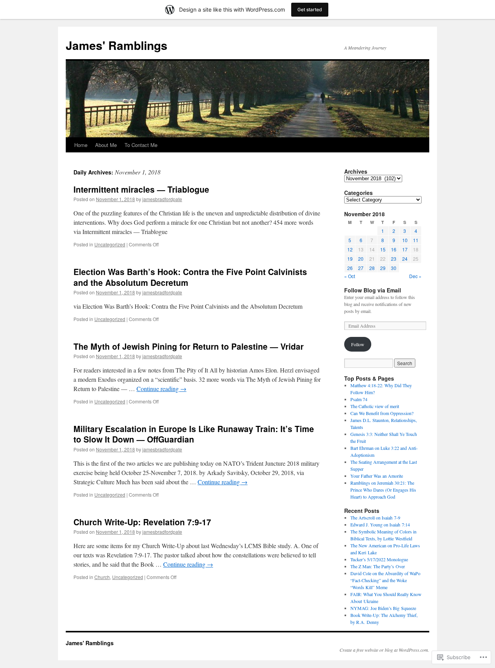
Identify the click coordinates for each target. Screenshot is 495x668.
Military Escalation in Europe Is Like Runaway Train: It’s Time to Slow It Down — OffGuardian (193, 434)
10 (405, 240)
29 (383, 268)
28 (372, 268)
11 (415, 240)
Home (80, 145)
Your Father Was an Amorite (376, 476)
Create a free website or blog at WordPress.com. (384, 650)
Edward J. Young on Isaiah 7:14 (380, 524)
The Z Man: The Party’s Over (377, 566)
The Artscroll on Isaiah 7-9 (375, 517)
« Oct (349, 276)
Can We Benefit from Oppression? (381, 413)
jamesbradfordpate (162, 199)
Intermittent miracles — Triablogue (141, 189)
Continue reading (161, 388)
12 (350, 249)
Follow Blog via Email (372, 290)
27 (361, 268)
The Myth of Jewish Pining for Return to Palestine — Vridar (188, 346)
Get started (309, 9)
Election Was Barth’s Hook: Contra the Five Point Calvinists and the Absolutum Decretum (190, 277)
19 (350, 258)
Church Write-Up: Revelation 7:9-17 (142, 522)
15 (383, 249)
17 (405, 249)
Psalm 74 (358, 399)
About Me (106, 145)
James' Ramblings (116, 45)
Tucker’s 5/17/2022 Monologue (379, 559)
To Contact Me (141, 145)
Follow (357, 344)
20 (361, 258)
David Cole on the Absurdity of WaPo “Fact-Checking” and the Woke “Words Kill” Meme (385, 580)
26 (350, 268)
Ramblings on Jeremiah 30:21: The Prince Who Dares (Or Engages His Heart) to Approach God (383, 490)
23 (393, 258)
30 (393, 268)
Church (102, 577)
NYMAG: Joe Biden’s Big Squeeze (383, 608)
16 (393, 249)
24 (405, 258)
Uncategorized (109, 244)
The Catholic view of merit (374, 406)
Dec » (415, 276)
